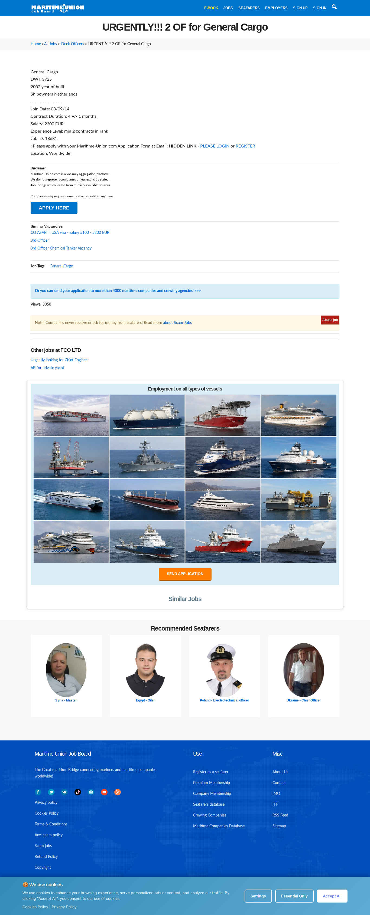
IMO (276, 794)
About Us (280, 772)
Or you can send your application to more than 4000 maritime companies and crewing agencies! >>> (118, 291)
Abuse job (330, 320)
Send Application (185, 574)
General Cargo (61, 266)
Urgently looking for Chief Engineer (60, 360)
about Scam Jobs (177, 323)
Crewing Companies (209, 815)
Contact (279, 783)
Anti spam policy (49, 835)
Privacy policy (46, 803)
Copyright (43, 868)
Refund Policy (46, 857)
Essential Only (294, 896)
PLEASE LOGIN (214, 146)
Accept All (332, 896)
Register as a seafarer (210, 772)
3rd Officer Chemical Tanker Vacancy (61, 248)
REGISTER (245, 146)
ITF (275, 804)
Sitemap (279, 826)
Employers (276, 8)
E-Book (211, 8)
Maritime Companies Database (219, 826)
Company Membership (212, 794)
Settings (258, 896)
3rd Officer (40, 240)
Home (36, 44)
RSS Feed (280, 815)
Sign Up (300, 8)
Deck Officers (72, 44)
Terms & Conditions (51, 824)
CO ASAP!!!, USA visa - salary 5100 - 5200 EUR (70, 233)
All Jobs (50, 44)
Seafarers (249, 8)
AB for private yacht (47, 368)
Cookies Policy (35, 906)
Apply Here (54, 208)
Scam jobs (43, 846)
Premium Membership (211, 783)
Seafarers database (209, 804)
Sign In (319, 8)
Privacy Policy (64, 906)
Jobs (228, 8)
